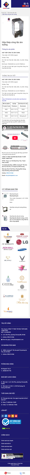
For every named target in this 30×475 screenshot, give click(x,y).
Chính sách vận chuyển (7, 440)
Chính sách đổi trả (6, 443)
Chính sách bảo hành (6, 446)
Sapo (18, 464)
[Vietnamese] (23, 6)
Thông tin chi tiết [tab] (9, 75)
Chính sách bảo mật (6, 449)
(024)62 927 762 (7, 370)
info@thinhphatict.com (12, 175)
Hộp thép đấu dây (12, 12)
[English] (27, 6)
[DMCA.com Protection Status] (8, 428)
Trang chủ (3, 12)
